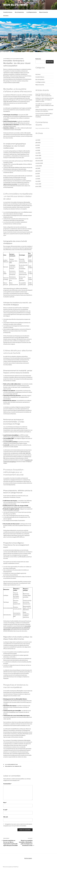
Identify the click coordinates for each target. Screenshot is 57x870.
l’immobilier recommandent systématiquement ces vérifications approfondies (17, 627)
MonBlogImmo (20, 58)
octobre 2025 (39, 165)
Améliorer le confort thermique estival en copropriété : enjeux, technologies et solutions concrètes (45, 100)
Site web (5, 817)
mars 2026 (38, 153)
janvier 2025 (38, 186)
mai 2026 (38, 147)
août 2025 (38, 168)
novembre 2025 (39, 163)
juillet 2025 (38, 171)
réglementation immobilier (10, 184)
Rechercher (38, 58)
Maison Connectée (43, 12)
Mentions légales (28, 858)
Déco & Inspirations (19, 12)
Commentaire (7, 783)
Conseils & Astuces (7, 12)
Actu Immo (5, 15)
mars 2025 (38, 181)
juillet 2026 (38, 142)
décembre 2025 (39, 160)
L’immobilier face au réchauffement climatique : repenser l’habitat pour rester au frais (45, 105)
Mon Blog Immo (15, 4)
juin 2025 (38, 173)
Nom (5, 802)
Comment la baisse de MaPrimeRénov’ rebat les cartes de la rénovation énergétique (44, 115)
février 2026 (38, 155)
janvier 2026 (38, 158)
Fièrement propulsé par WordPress (10, 866)
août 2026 (38, 140)
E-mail (5, 809)
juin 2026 (38, 145)
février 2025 (38, 183)
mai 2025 (38, 176)
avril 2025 (38, 178)
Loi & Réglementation (31, 12)
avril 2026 (38, 150)
